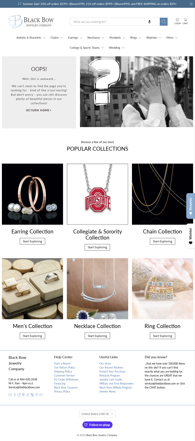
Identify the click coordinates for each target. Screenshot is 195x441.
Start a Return (62, 363)
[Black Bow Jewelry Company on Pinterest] (23, 395)
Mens (169, 37)
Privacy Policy (62, 391)
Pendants (115, 37)
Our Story (105, 363)
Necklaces (93, 37)
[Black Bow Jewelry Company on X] (32, 395)
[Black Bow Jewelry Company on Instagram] (19, 395)
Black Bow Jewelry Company (101, 435)
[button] (149, 22)
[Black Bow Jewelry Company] (35, 21)
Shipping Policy (63, 371)
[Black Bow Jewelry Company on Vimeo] (36, 395)
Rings (133, 37)
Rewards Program (109, 375)
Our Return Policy (64, 367)
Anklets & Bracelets (28, 37)
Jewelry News (107, 391)
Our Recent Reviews (111, 367)
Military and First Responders (116, 383)
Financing (59, 383)
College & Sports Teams (85, 47)
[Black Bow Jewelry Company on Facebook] (14, 395)
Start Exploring (32, 241)
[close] (191, 4)
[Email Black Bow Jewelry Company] (10, 395)
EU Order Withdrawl (66, 379)
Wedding (114, 47)
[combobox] (115, 22)
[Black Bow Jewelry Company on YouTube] (41, 395)
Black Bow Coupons (66, 387)
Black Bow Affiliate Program (115, 387)
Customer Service (64, 375)
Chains (54, 37)
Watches (151, 37)
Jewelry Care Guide (110, 379)
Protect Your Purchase (112, 371)
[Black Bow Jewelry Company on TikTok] (28, 395)
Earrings (73, 37)
